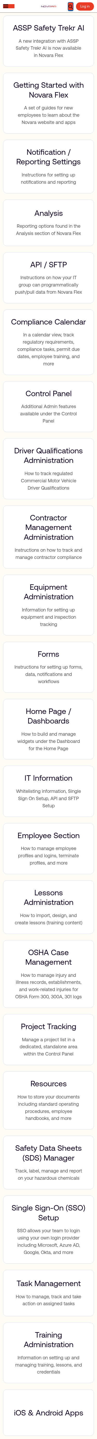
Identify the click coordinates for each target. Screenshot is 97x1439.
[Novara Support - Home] (48, 6)
